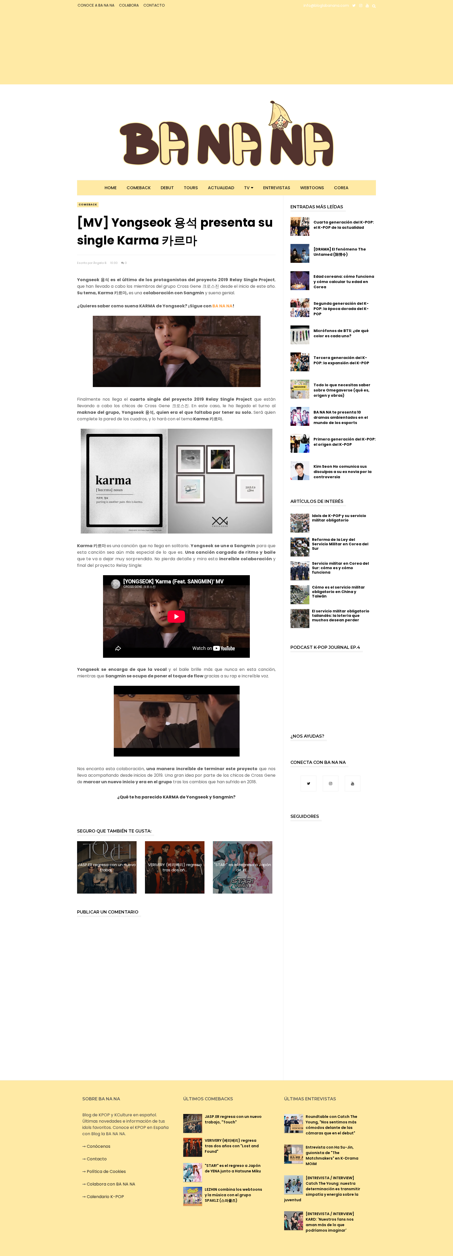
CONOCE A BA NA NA (96, 5)
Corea (341, 188)
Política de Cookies (106, 1171)
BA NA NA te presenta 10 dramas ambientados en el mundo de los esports (341, 417)
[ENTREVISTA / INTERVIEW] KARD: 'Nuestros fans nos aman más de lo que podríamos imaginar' (330, 1222)
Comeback (139, 188)
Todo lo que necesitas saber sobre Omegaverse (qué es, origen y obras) (342, 390)
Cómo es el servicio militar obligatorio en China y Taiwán (338, 592)
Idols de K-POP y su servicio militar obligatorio (339, 518)
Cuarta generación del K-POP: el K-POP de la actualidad (344, 225)
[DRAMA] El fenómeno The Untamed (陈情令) (340, 252)
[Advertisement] (123, 47)
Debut (167, 188)
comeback (88, 204)
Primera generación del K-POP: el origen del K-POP (345, 442)
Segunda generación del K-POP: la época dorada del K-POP (341, 309)
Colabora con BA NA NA (111, 1184)
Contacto (97, 1159)
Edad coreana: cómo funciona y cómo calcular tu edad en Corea (344, 282)
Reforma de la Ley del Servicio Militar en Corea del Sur (340, 544)
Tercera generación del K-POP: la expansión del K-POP (341, 360)
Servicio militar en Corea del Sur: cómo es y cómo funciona (340, 568)
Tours (191, 188)
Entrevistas (276, 188)
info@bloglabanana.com (326, 5)
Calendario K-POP (105, 1197)
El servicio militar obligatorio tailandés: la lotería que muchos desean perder (340, 615)
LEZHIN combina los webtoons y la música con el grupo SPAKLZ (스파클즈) (233, 1195)
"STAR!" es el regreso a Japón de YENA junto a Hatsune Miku (233, 1168)
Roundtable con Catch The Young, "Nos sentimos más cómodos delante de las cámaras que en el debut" (331, 1125)
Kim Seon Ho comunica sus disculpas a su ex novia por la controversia (342, 472)
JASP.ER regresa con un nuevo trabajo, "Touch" (233, 1119)
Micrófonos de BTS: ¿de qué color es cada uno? (341, 333)
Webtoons (312, 188)
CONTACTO (154, 5)
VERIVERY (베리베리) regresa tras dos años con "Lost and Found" (232, 1146)
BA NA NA (222, 306)
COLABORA (129, 5)
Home (111, 188)
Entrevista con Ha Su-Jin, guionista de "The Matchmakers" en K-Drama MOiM (332, 1155)
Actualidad (221, 188)
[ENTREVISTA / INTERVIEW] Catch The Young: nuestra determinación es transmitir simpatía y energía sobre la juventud (322, 1189)
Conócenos (98, 1146)
